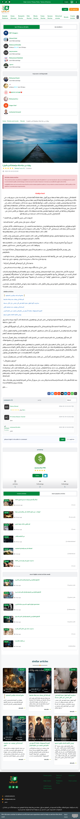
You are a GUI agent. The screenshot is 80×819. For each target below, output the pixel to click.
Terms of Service (45, 2)
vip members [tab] (58, 27)
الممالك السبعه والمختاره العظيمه (23, 548)
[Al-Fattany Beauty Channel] (6, 417)
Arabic (66, 2)
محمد (74, 504)
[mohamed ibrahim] (7, 428)
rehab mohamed (71, 541)
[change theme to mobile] (76, 1)
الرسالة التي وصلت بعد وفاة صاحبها (14, 299)
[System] (71, 2)
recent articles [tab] (21, 493)
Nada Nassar (72, 553)
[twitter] (6, 1)
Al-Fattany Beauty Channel (17, 416)
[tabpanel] (40, 49)
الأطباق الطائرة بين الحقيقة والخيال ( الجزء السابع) (27, 616)
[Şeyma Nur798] (40, 458)
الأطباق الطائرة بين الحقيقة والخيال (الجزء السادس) (28, 592)
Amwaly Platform (5, 17)
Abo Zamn (21, 690)
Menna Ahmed (14, 406)
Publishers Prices (59, 782)
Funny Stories (43, 17)
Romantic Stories (21, 17)
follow (37, 475)
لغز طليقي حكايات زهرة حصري (22, 524)
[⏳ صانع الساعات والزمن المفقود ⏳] (14, 680)
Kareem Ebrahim (19, 738)
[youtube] (9, 1)
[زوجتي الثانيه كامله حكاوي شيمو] (65, 728)
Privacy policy (48, 775)
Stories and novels (13, 121)
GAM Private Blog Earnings (48, 787)
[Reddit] (55, 393)
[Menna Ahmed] (6, 406)
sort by (39, 400)
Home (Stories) (13, 17)
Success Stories (50, 17)
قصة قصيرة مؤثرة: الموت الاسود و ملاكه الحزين (27, 604)
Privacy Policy (36, 2)
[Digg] (62, 393)
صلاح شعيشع (72, 585)
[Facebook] (49, 393)
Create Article (72, 17)
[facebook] (2, 1)
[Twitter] (52, 393)
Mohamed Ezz (71, 609)
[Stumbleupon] (58, 393)
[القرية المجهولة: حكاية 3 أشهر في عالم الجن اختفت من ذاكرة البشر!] (40, 728)
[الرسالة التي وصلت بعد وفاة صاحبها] (40, 680)
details (21, 708)
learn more (66, 815)
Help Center (27, 2)
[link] (40, 470)
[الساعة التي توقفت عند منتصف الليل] (14, 728)
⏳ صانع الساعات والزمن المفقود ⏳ (14, 295)
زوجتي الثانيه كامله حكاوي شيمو (12, 314)
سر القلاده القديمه (20, 641)
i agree (75, 815)
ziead (49, 739)
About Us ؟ (72, 775)
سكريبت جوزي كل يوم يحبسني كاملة (24, 560)
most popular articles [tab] (58, 493)
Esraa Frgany (46, 690)
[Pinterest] (68, 393)
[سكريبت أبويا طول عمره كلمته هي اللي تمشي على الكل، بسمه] (65, 680)
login (62, 439)
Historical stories (58, 17)
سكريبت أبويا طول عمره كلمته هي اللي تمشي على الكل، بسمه (21, 303)
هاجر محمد (72, 517)
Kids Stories (29, 17)
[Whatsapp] (72, 393)
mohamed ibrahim (15, 427)
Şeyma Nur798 (40, 468)
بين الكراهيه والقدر (20, 536)
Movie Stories (35, 17)
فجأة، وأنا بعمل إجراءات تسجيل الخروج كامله (26, 499)
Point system (73, 781)
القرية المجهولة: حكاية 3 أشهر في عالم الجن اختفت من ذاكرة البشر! (23, 311)
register (71, 439)
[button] (75, 393)
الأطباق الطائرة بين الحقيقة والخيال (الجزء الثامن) (27, 580)
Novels (66, 17)
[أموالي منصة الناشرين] (5, 9)
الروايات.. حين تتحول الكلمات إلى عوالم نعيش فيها (27, 512)
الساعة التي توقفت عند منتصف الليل (14, 307)
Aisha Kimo (72, 646)
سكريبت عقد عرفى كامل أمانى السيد (24, 628)
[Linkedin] (65, 393)
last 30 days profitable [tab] (21, 27)
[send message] (45, 475)
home (4, 121)
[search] (78, 17)
